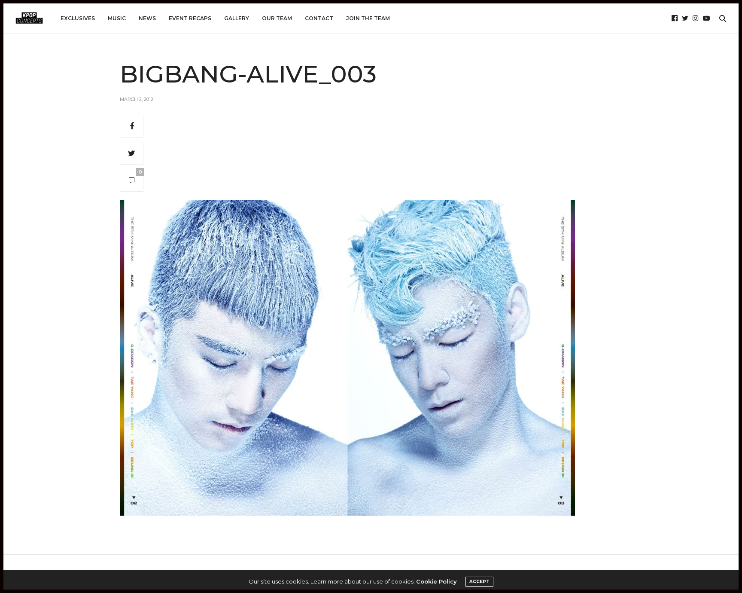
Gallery (236, 18)
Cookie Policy (436, 581)
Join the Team (368, 18)
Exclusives (78, 18)
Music (117, 18)
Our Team (277, 18)
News (147, 18)
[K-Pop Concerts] (29, 18)
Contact (319, 18)
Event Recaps (190, 18)
